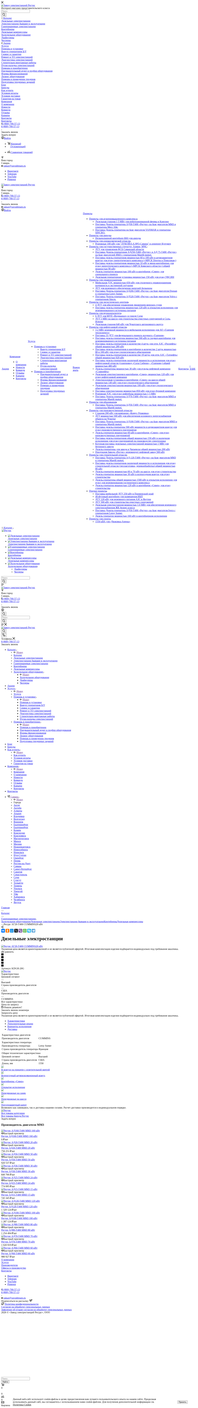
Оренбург (19, 858)
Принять (182, 1402)
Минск (17, 841)
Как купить (20, 755)
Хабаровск (19, 897)
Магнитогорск (21, 838)
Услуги (17, 694)
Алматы (18, 810)
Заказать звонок (9, 204)
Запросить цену (9, 1013)
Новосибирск (21, 849)
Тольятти (18, 883)
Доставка (12, 1029)
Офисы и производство (13, 1268)
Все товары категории (13, 1113)
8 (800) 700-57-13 (11, 123)
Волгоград (19, 819)
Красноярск (20, 835)
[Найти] (3, 15)
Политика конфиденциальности (22, 1304)
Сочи (16, 877)
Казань (17, 830)
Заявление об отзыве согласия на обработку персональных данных (36, 1309)
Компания (19, 772)
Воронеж (18, 822)
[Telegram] (33, 931)
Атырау (18, 813)
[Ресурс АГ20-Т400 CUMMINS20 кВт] (22, 946)
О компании (7, 1259)
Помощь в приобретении (33, 727)
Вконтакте (12, 171)
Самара (17, 866)
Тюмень (18, 885)
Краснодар (19, 833)
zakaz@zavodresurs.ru (15, 166)
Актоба (17, 808)
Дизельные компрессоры (130, 921)
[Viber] (20, 931)
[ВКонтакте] (3, 931)
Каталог (18, 655)
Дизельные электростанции (45, 921)
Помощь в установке (31, 702)
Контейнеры (110, 921)
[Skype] (29, 931)
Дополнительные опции (20, 1023)
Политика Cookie (22, 1404)
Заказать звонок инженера (15, 1010)
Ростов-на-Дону (22, 863)
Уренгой (18, 891)
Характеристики (16, 1021)
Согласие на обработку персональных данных (25, 1307)
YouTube (11, 176)
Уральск (18, 888)
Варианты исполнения (19, 1026)
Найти (5, 1382)
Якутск (17, 902)
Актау (17, 805)
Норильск (19, 852)
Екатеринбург (21, 824)
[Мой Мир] (12, 931)
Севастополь (20, 874)
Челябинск (19, 899)
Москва (18, 844)
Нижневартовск (22, 847)
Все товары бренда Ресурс (15, 1116)
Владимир (19, 816)
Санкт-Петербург (23, 869)
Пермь (17, 860)
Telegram (12, 174)
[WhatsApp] (25, 931)
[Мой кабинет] (2, 610)
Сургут (17, 880)
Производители (9, 1265)
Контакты (6, 1270)
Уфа (16, 894)
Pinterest (11, 179)
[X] (16, 931)
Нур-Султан (20, 855)
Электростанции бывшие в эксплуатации (82, 921)
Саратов (18, 872)
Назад (20, 652)
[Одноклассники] (7, 931)
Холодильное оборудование (34, 677)
